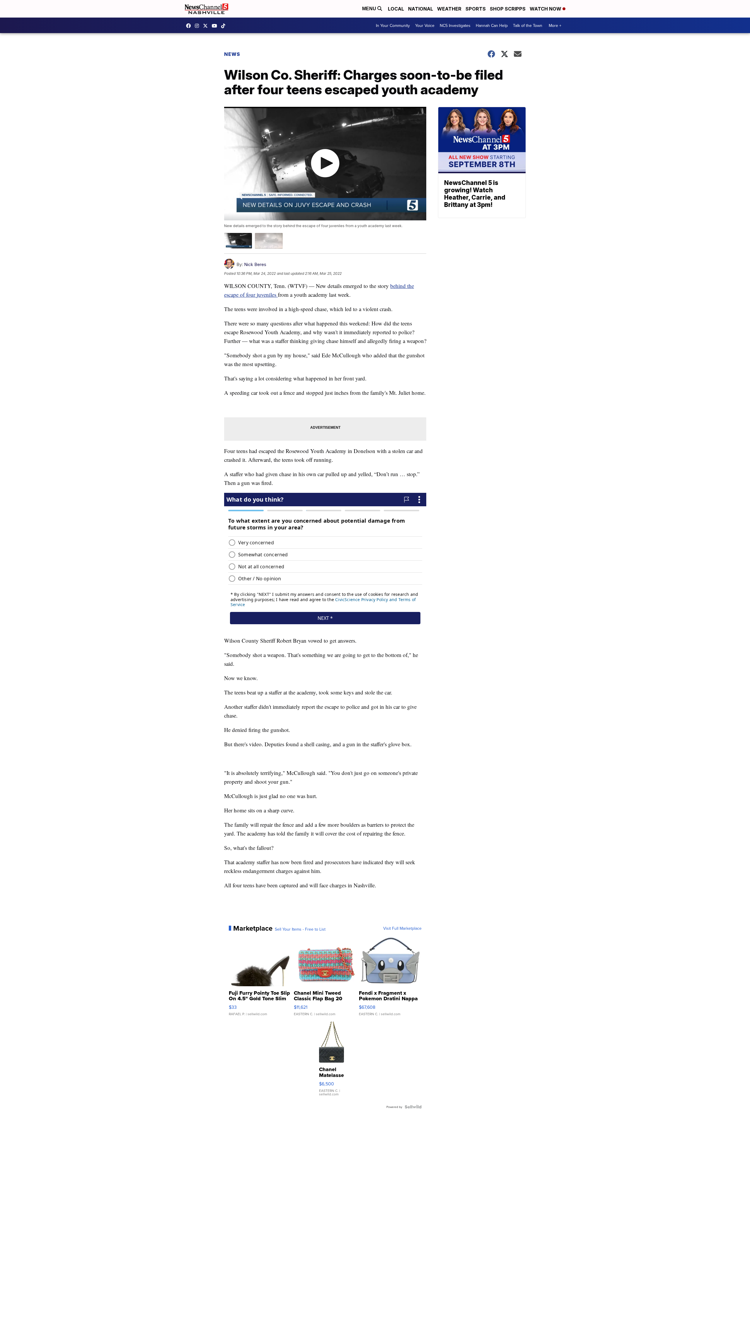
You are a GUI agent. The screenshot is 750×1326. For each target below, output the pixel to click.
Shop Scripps (508, 9)
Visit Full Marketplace (402, 928)
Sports (476, 9)
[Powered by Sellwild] (413, 1107)
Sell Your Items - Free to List (300, 929)
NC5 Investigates (455, 25)
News (232, 54)
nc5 (207, 25)
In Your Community (393, 25)
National (420, 9)
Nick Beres (255, 264)
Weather (449, 9)
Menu (369, 8)
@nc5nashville (224, 25)
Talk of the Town (527, 25)
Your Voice (424, 25)
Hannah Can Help (492, 25)
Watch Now (546, 9)
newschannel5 (190, 25)
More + (555, 25)
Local (396, 9)
